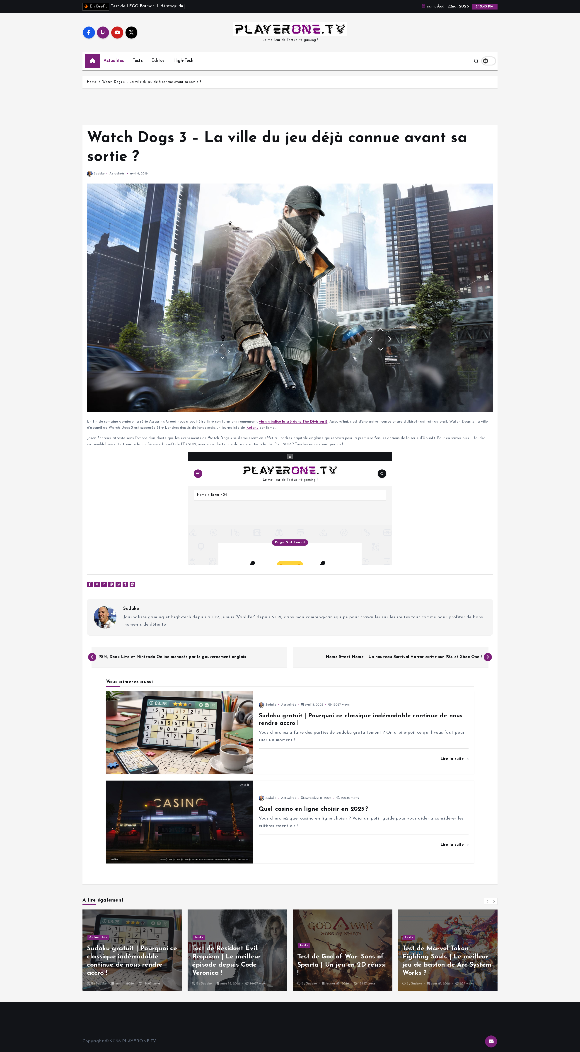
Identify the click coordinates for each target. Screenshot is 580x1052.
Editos (157, 61)
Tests (138, 61)
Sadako (99, 173)
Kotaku (252, 428)
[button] (487, 901)
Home (92, 82)
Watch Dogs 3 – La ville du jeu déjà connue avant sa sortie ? (151, 82)
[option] (132, 950)
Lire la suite (452, 759)
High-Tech (183, 61)
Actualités (114, 61)
